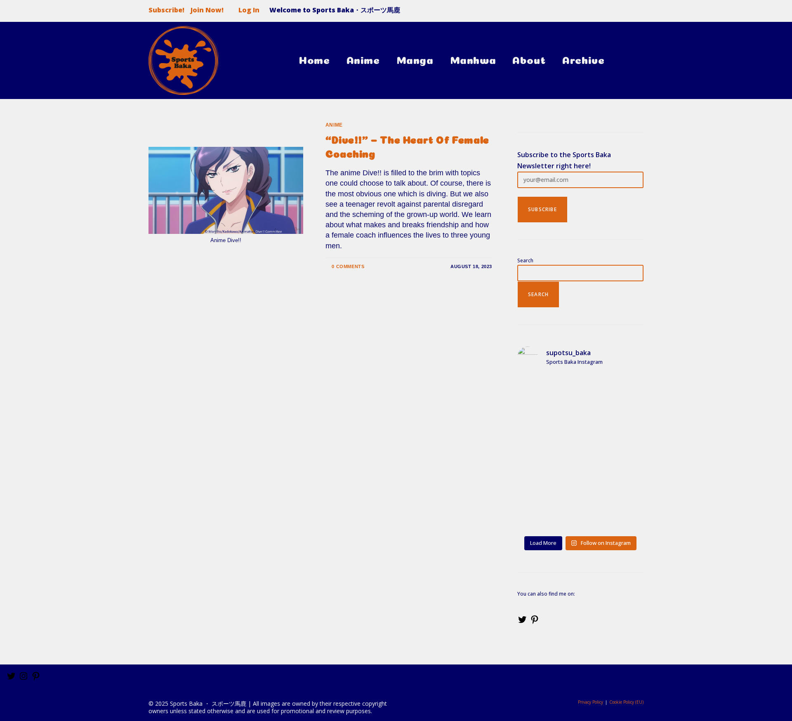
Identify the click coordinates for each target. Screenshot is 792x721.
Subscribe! (166, 10)
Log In (248, 10)
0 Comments (348, 266)
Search (525, 260)
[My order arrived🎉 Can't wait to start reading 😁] (613, 473)
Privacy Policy (590, 702)
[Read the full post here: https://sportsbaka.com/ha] (613, 513)
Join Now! (207, 10)
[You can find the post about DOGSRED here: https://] (613, 433)
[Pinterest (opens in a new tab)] (622, 12)
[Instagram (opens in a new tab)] (637, 12)
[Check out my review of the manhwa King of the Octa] (547, 513)
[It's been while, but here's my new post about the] (547, 473)
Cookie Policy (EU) (626, 702)
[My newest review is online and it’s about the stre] (547, 433)
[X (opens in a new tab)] (605, 12)
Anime (334, 125)
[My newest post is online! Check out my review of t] (613, 394)
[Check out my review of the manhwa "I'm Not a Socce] (547, 394)
